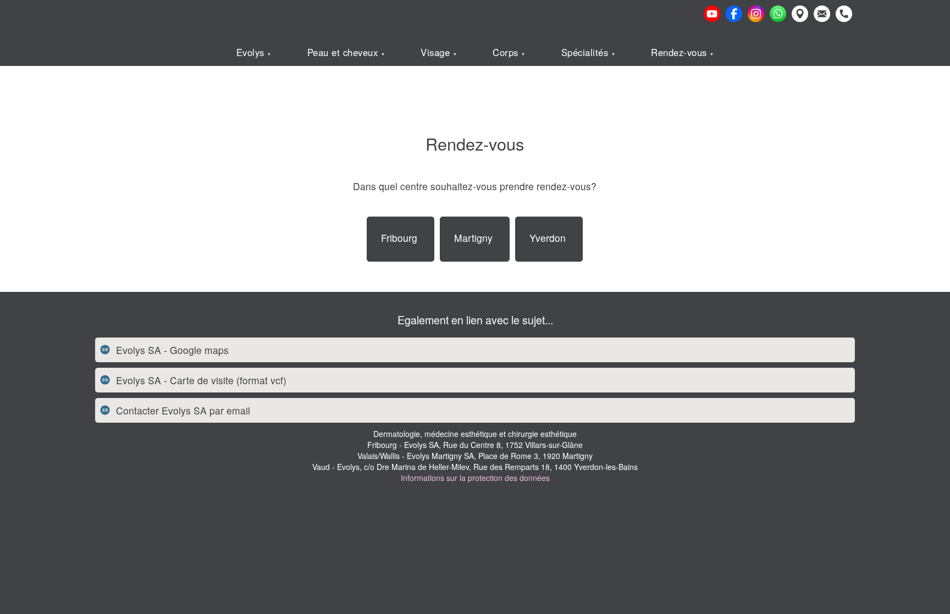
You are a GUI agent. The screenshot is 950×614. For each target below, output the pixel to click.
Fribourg (399, 238)
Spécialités (586, 52)
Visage (437, 52)
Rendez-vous (680, 52)
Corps (507, 52)
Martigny (473, 238)
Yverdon (547, 238)
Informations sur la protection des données (475, 477)
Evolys (252, 52)
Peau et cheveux (344, 52)
